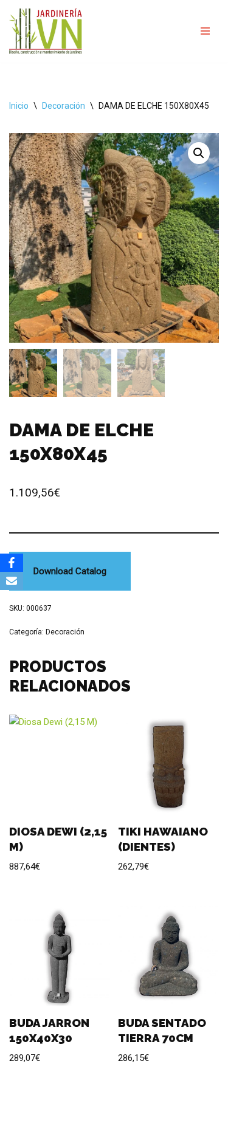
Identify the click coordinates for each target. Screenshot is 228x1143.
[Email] (11, 581)
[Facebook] (11, 563)
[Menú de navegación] (205, 31)
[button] (199, 153)
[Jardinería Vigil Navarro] (45, 31)
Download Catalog (69, 571)
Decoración (63, 106)
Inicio (19, 106)
